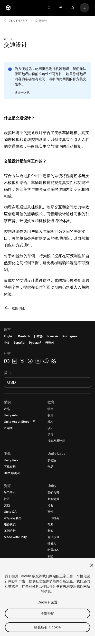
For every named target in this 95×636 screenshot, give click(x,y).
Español (19, 342)
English (9, 336)
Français (53, 336)
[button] (23, 93)
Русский (35, 342)
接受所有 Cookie (47, 627)
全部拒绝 (48, 613)
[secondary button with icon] (84, 7)
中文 (7, 342)
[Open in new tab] (32, 422)
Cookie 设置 (47, 602)
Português (69, 336)
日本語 (38, 336)
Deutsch (24, 336)
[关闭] (92, 565)
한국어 (49, 342)
